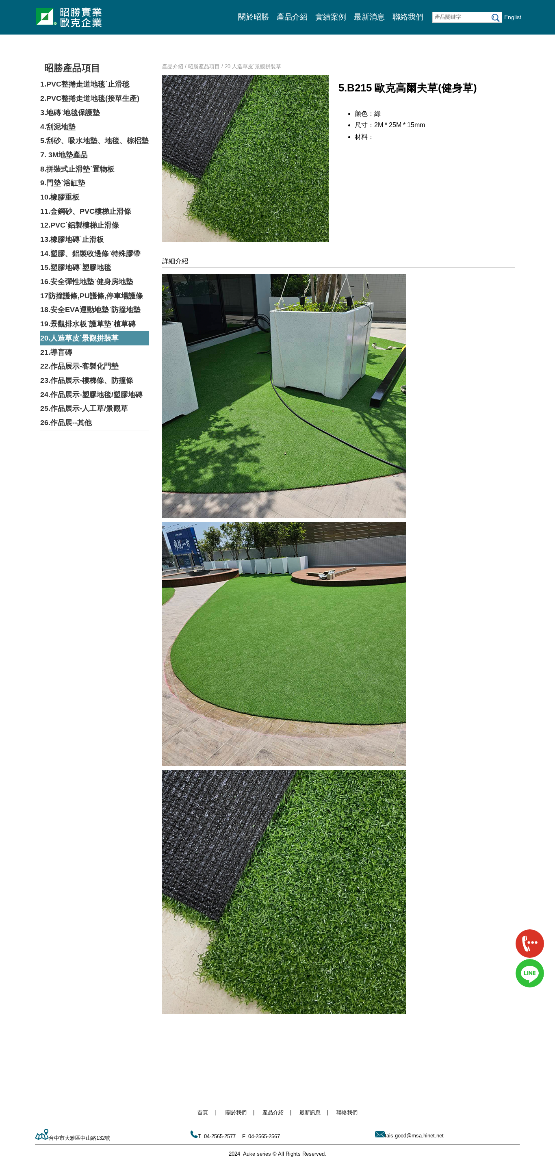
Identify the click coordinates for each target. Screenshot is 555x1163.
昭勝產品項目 (72, 68)
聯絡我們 (407, 17)
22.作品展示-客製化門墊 (79, 366)
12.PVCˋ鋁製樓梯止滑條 (79, 225)
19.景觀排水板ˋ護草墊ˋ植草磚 (88, 324)
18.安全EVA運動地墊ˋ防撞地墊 (90, 310)
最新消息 (369, 17)
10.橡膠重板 (60, 197)
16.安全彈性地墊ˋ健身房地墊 (86, 282)
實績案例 (330, 17)
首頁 (202, 1112)
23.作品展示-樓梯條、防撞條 (86, 380)
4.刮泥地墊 (58, 127)
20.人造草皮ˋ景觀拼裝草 (79, 338)
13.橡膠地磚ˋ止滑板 (72, 239)
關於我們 (236, 1112)
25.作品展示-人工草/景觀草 (84, 408)
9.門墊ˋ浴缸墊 (62, 183)
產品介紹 (292, 17)
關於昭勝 (253, 17)
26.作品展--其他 (66, 423)
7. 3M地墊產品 (64, 155)
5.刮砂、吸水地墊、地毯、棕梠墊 (94, 141)
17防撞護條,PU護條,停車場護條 (91, 296)
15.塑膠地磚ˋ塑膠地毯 (75, 267)
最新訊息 (310, 1112)
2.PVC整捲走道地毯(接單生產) (89, 98)
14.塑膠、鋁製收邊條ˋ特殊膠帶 (90, 254)
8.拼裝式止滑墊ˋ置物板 (77, 169)
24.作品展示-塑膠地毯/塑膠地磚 (91, 395)
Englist (512, 17)
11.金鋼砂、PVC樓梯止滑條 (85, 211)
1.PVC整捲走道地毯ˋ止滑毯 (85, 84)
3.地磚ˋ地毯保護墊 (70, 112)
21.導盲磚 (56, 352)
